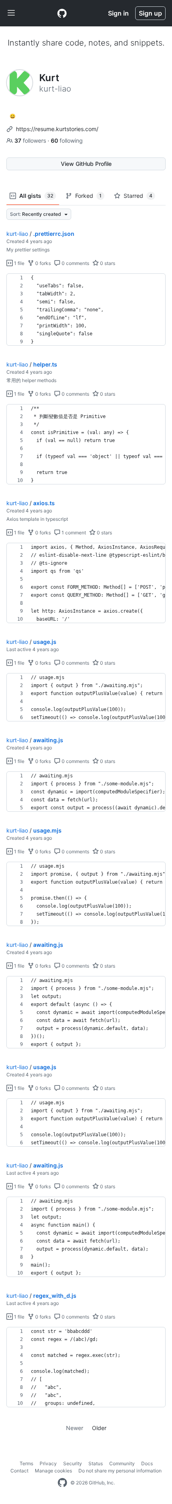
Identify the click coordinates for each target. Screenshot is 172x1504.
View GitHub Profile (86, 163)
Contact (19, 1471)
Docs (147, 1463)
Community (122, 1463)
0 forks (42, 263)
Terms (26, 1463)
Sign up (150, 13)
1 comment (73, 533)
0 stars (107, 263)
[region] (86, 310)
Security (72, 1463)
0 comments (74, 263)
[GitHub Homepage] (62, 1483)
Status (95, 1463)
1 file (18, 263)
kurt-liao (17, 233)
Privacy (48, 1463)
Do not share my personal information (120, 1471)
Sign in (118, 13)
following (67, 140)
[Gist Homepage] (62, 13)
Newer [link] (74, 1427)
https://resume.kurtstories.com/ (57, 128)
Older (99, 1427)
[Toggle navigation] (11, 13)
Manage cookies (53, 1471)
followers (31, 140)
